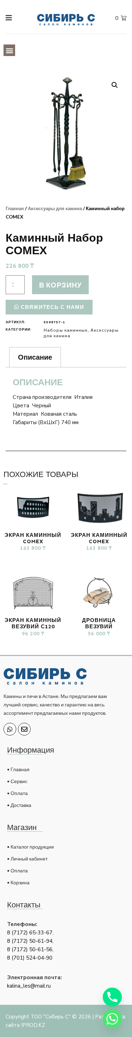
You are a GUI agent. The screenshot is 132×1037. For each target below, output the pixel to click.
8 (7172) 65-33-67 (29, 932)
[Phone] (112, 997)
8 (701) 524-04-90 (29, 957)
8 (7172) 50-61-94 (29, 941)
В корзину (60, 285)
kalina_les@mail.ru (29, 985)
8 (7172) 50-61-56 (29, 949)
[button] (9, 50)
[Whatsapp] (10, 729)
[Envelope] (24, 729)
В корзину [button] (33, 561)
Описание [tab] (35, 357)
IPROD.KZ (33, 1025)
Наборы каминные (66, 330)
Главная (15, 208)
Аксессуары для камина (55, 208)
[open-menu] (5, 18)
